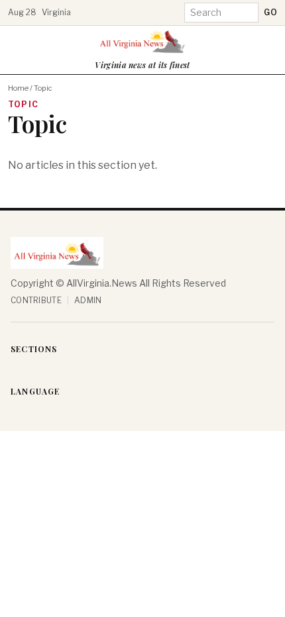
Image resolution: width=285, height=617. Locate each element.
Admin (88, 300)
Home (18, 88)
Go (270, 12)
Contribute (36, 300)
